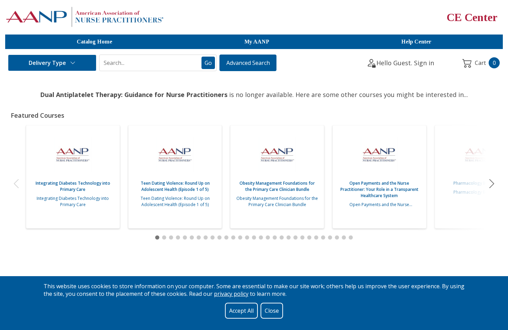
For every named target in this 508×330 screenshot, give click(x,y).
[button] (16, 183)
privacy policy (231, 294)
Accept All (241, 310)
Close (272, 310)
